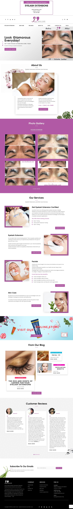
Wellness (42, 490)
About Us (30, 490)
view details (60, 228)
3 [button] (36, 454)
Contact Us (30, 488)
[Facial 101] (43, 356)
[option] (15, 421)
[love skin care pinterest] (44, 507)
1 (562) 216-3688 (47, 105)
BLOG (67, 25)
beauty (59, 365)
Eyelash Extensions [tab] (36, 129)
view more (36, 189)
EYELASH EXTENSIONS (9, 25)
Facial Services (43, 486)
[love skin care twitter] (41, 507)
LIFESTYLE (20, 377)
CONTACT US (58, 25)
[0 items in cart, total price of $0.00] (62, 19)
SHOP (49, 25)
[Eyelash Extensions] (20, 146)
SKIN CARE (21, 25)
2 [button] (35, 454)
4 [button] (37, 454)
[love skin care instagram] (49, 507)
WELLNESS (31, 25)
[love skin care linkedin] (46, 507)
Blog (29, 486)
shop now (36, 335)
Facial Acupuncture (44, 492)
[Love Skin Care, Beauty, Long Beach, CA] (9, 503)
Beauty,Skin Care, (56, 352)
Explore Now (10, 49)
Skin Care (42, 488)
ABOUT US (40, 25)
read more (43, 109)
